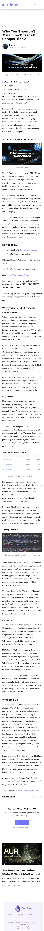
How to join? (9, 86)
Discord (34, 790)
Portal (10, 915)
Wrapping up (9, 93)
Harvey (12, 45)
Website (19, 790)
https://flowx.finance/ (28, 249)
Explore (20, 915)
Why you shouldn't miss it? (15, 89)
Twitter (27, 790)
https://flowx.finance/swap (18, 275)
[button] (40, 4)
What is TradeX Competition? (16, 82)
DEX (4, 27)
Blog (30, 915)
